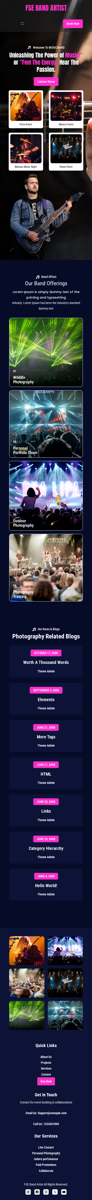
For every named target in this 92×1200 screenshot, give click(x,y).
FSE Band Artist (46, 8)
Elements (46, 699)
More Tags (46, 736)
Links (46, 811)
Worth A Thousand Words (46, 662)
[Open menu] (22, 23)
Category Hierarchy (46, 848)
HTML (46, 774)
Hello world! (46, 885)
